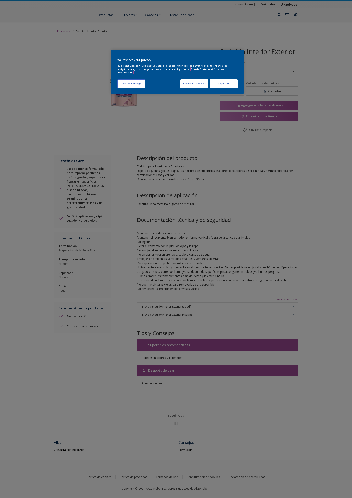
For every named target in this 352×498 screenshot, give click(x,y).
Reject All (224, 83)
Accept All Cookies (194, 83)
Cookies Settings (131, 83)
